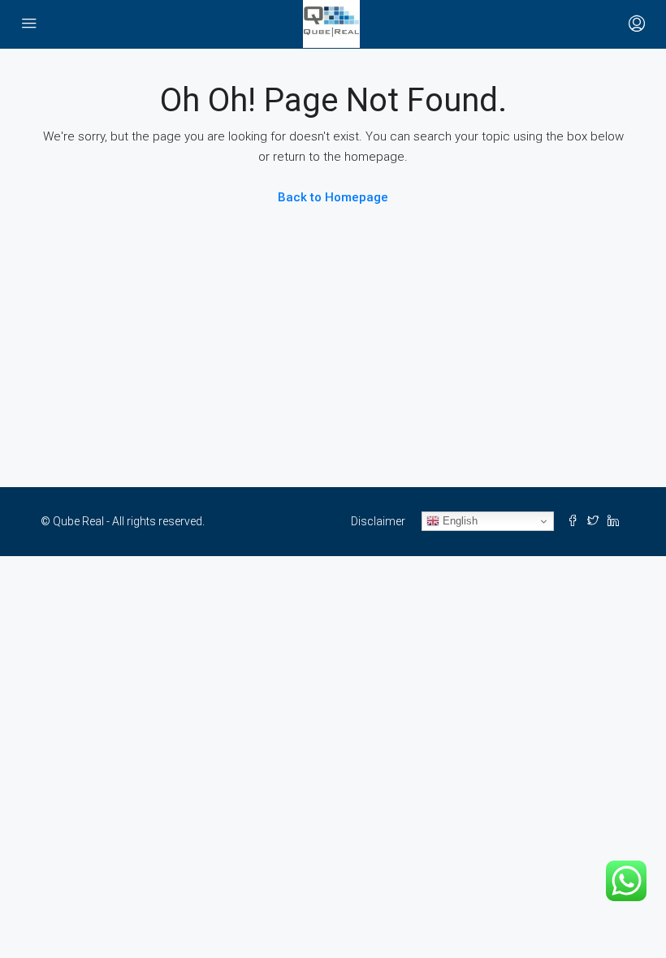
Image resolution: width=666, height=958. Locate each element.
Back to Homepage (333, 197)
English (458, 521)
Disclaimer (378, 521)
